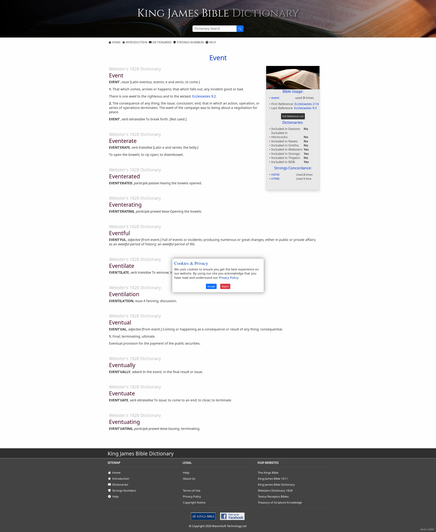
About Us (189, 479)
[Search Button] (240, 28)
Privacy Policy (192, 496)
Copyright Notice (194, 502)
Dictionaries (162, 42)
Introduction (136, 42)
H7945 (275, 179)
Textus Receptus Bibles (273, 496)
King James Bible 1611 (273, 479)
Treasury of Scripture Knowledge (280, 502)
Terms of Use (191, 490)
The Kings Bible (268, 473)
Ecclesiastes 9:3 (305, 108)
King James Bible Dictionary (276, 484)
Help (212, 42)
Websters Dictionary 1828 (275, 490)
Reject (225, 286)
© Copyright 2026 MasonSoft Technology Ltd (217, 526)
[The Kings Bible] (204, 516)
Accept (211, 286)
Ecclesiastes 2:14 (306, 104)
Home (116, 42)
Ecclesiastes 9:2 (204, 96)
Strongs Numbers (190, 42)
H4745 (275, 174)
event (275, 98)
